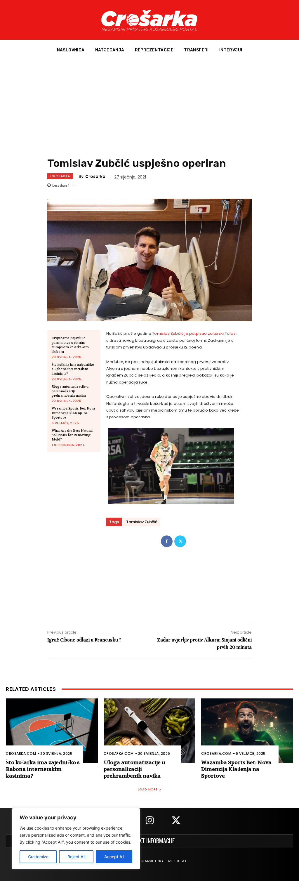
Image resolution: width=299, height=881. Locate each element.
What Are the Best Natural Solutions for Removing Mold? (72, 435)
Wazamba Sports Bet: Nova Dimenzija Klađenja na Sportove (73, 413)
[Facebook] (167, 541)
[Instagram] (149, 821)
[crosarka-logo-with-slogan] (149, 20)
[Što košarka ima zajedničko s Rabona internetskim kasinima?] (52, 730)
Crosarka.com (21, 753)
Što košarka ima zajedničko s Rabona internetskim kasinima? (73, 369)
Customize (38, 856)
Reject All (76, 856)
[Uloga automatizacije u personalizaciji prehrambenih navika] (150, 730)
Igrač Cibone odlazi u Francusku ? (84, 640)
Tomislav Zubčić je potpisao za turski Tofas (194, 333)
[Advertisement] (149, 105)
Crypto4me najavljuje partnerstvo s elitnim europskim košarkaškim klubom (70, 345)
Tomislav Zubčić (141, 522)
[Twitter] (180, 541)
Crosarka (60, 176)
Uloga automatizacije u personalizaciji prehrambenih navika (70, 391)
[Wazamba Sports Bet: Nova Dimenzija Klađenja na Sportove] (247, 730)
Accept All (114, 856)
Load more (147, 789)
